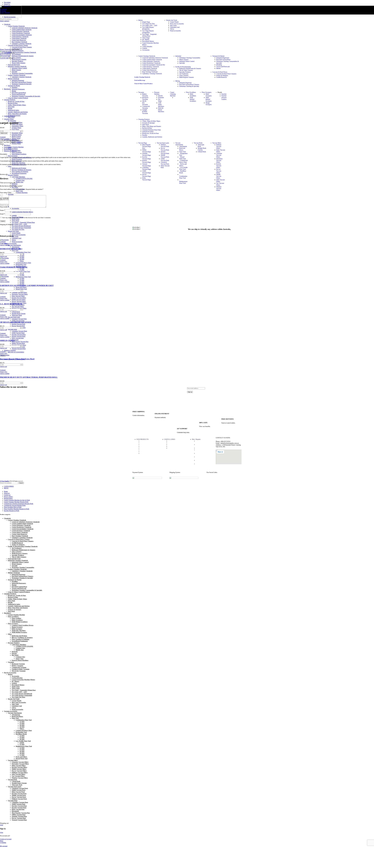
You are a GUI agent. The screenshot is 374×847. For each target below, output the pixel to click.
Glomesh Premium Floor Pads (151, 130)
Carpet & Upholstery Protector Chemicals (155, 58)
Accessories (15, 208)
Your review (4, 207)
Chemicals (143, 443)
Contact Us (171, 443)
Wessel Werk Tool (21, 289)
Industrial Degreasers (222, 58)
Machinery (143, 446)
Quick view (3, 243)
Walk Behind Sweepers (19, 632)
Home (2, 49)
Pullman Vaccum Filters (218, 146)
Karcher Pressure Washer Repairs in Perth (203, 454)
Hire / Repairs (196, 439)
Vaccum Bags (142, 143)
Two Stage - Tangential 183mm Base (149, 35)
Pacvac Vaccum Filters (19, 301)
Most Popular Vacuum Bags (146, 146)
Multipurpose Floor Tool (23, 277)
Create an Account (5, 839)
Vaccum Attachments (14, 245)
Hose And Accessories (19, 234)
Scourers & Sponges (148, 123)
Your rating (4, 192)
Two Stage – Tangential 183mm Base (23, 222)
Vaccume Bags (12, 329)
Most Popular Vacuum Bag (20, 341)
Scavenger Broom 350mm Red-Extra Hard (17, 359)
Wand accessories (17, 242)
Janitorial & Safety (148, 131)
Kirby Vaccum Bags (146, 179)
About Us (171, 441)
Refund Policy (172, 446)
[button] (3, 256)
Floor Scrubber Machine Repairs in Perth (203, 450)
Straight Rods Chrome (18, 313)
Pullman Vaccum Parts (165, 145)
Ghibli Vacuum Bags (18, 333)
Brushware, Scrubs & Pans (150, 133)
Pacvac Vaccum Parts (18, 326)
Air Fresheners (16, 54)
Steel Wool (145, 124)
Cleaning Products (144, 119)
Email (2, 214)
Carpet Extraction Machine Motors (22, 212)
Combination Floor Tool (23, 252)
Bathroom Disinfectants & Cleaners (23, 550)
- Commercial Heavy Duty (183, 161)
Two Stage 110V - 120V (149, 25)
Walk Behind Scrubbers (20, 622)
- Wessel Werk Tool (182, 158)
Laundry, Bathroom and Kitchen (152, 137)
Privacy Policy (172, 448)
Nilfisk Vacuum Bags (18, 343)
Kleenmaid (15, 340)
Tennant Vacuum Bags (19, 348)
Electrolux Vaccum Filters (20, 294)
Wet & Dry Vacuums (19, 671)
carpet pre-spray (5, 53)
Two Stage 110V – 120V (19, 224)
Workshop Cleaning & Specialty (22, 578)
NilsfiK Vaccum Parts (165, 156)
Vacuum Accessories (10, 243)
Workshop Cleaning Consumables (189, 58)
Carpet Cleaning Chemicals (146, 56)
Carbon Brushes (147, 46)
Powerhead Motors (148, 41)
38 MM (21, 259)
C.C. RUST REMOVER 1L (11, 304)
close (1, 825)
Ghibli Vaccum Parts (18, 320)
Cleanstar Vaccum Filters (19, 292)
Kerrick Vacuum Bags (18, 336)
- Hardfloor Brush (182, 172)
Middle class (20, 650)
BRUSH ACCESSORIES (16, 352)
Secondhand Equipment (20, 641)
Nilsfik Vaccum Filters (18, 299)
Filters (142, 450)
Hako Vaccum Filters (18, 296)
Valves (14, 240)
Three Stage (15, 220)
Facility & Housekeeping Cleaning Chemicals (22, 52)
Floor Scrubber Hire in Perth (204, 448)
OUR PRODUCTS (142, 439)
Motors (140, 20)
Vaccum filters (216, 143)
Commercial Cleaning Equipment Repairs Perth (203, 461)
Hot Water (15, 655)
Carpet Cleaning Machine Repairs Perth (204, 457)
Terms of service (173, 444)
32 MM (21, 278)
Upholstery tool (16, 238)
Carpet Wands (174, 22)
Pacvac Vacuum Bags (146, 175)
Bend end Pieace (182, 149)
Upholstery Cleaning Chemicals (22, 571)
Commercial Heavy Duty (23, 263)
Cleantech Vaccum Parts (19, 319)
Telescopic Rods (17, 315)
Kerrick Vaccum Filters (19, 298)
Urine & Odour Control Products (19, 592)
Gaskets (14, 215)
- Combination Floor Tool (183, 176)
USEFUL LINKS (169, 439)
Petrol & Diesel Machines (19, 192)
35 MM (21, 256)
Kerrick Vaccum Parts (18, 324)
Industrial (178, 56)
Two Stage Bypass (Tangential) (148, 31)
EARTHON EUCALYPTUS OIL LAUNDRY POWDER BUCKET (27, 285)
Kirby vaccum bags (18, 338)
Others (21, 261)
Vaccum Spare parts (14, 317)
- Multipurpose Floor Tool (183, 181)
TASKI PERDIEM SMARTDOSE (13, 267)
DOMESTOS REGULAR (10, 249)
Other (10, 634)
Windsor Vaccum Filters (19, 308)
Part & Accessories (146, 441)
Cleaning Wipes (145, 444)
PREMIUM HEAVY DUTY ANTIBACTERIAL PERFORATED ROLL (29, 377)
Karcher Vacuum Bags (19, 334)
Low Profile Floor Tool (23, 271)
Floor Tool (15, 250)
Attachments (15, 247)
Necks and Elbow (21, 287)
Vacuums (10, 194)
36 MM (21, 257)
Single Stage (15, 219)
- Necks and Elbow (183, 165)
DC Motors (145, 39)
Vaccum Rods (198, 143)
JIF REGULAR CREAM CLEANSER (15, 322)
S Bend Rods (16, 312)
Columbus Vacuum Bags (19, 331)
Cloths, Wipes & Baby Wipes (151, 121)
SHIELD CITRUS (7, 341)
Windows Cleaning (10, 350)
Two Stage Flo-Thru (148, 24)
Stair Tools (15, 236)
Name (2, 210)
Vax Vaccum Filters (18, 306)
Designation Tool (21, 264)
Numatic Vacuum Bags (19, 345)
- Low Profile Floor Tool (183, 168)
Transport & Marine (218, 56)
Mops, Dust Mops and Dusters (151, 126)
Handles (144, 135)
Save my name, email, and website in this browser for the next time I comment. (26, 217)
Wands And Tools (171, 20)
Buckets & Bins (147, 128)
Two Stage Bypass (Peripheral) (148, 28)
